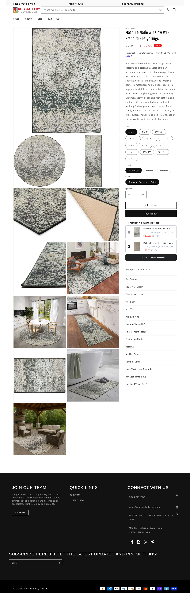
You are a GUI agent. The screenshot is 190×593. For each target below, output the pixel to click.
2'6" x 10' (133, 138)
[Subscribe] (59, 562)
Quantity (129, 188)
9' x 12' (132, 152)
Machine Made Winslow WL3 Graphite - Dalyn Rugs (158, 228)
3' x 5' (131, 132)
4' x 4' (145, 132)
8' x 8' (159, 145)
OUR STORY (75, 495)
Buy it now (151, 213)
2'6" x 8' (159, 132)
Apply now (20, 513)
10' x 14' (162, 152)
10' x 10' (147, 152)
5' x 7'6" (166, 138)
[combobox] (102, 10)
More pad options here (137, 269)
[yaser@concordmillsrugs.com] (154, 501)
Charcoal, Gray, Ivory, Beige (142, 182)
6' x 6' (131, 145)
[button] (17, 19)
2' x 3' (131, 158)
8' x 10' (145, 145)
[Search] (160, 10)
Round (151, 171)
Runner (165, 171)
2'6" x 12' (149, 138)
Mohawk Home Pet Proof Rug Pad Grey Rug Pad (158, 243)
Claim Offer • (151, 257)
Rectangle (134, 170)
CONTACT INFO (77, 500)
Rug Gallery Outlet (36, 589)
